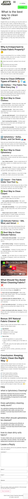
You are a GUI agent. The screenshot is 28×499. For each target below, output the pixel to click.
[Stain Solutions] (6, 3)
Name (3, 469)
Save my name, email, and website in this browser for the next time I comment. (13, 488)
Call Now (23, 3)
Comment (4, 452)
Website (3, 480)
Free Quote (21, 7)
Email (2, 474)
